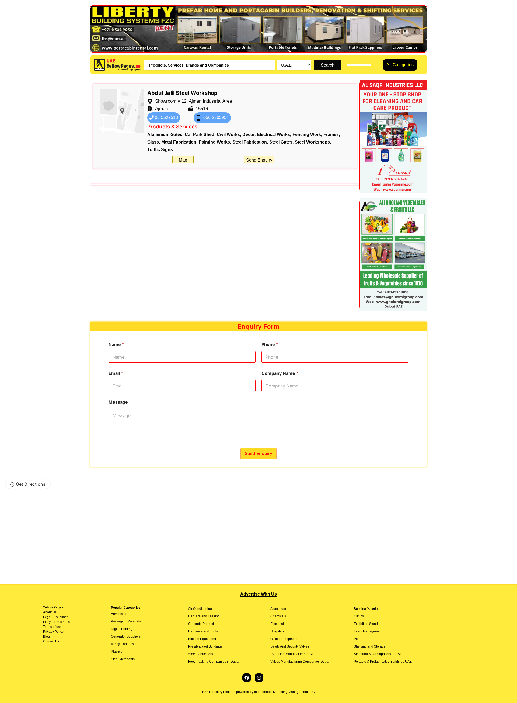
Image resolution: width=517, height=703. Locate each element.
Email (116, 373)
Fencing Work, (307, 134)
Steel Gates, (281, 142)
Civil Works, (229, 134)
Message (118, 402)
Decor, (249, 134)
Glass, (153, 142)
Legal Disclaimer (55, 617)
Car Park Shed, (200, 134)
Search (327, 65)
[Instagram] (259, 677)
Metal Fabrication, (179, 142)
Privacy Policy (53, 632)
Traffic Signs (160, 149)
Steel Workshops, (313, 142)
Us (54, 612)
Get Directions (31, 484)
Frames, (331, 134)
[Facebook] (246, 677)
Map (183, 160)
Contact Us (51, 641)
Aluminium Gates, (165, 134)
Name (116, 344)
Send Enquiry (259, 160)
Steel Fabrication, (250, 142)
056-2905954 (215, 117)
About (47, 612)
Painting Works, (215, 142)
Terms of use (52, 627)
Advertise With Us (258, 594)
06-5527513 (166, 117)
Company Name (279, 373)
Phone (269, 344)
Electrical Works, (274, 134)
